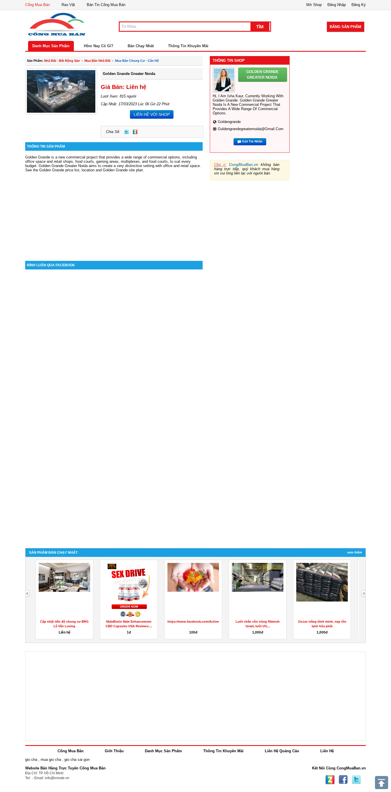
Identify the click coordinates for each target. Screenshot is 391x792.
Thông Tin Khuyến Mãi (188, 46)
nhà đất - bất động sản (62, 60)
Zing (135, 132)
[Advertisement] (114, 212)
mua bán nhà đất (97, 60)
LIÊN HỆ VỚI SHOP (152, 114)
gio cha (31, 759)
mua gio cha (51, 759)
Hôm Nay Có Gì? (98, 46)
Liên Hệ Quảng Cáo (282, 751)
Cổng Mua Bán (37, 5)
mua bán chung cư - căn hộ (137, 60)
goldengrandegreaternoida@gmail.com (250, 129)
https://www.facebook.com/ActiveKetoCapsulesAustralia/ (210, 621)
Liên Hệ (327, 751)
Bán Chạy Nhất (141, 46)
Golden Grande (51, 166)
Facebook (343, 779)
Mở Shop (314, 5)
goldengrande (229, 122)
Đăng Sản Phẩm (345, 27)
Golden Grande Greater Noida (129, 74)
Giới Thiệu (114, 751)
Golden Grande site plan (123, 170)
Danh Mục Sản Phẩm (51, 46)
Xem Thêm (354, 552)
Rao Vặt (68, 5)
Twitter (126, 132)
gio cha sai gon (77, 759)
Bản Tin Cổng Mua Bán (106, 5)
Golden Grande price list (59, 170)
